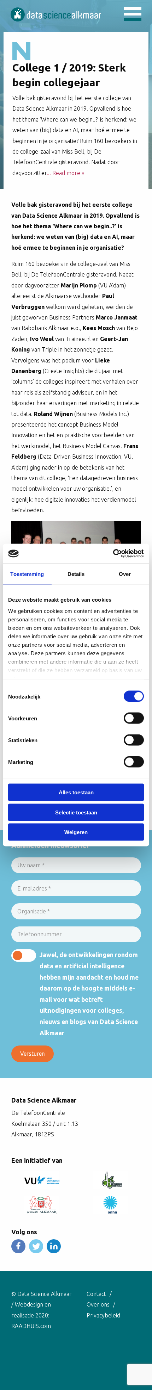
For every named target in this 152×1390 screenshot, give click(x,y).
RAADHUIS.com (31, 1326)
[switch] (134, 718)
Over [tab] (125, 574)
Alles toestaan (76, 792)
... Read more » (65, 173)
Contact (96, 1294)
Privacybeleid (103, 1315)
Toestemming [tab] (27, 574)
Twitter (36, 1246)
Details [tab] (76, 574)
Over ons (98, 1304)
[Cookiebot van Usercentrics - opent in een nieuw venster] (113, 553)
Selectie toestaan (76, 812)
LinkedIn (54, 1246)
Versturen (32, 1053)
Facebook (18, 1246)
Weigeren (76, 832)
